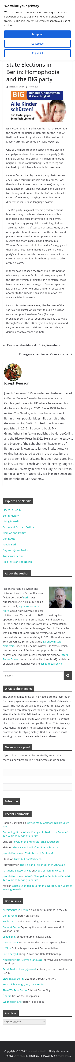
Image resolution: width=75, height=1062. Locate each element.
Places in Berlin (12, 509)
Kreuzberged (10, 954)
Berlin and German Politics (18, 527)
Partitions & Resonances (17, 870)
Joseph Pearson (16, 86)
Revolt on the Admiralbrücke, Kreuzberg (33, 345)
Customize (37, 43)
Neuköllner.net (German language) (23, 959)
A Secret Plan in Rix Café (49, 870)
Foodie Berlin (10, 544)
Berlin (26, 597)
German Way (10, 942)
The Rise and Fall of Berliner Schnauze (35, 847)
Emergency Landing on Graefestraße (43, 354)
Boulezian (8, 921)
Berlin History (11, 515)
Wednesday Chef (12, 1001)
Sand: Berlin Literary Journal (19, 969)
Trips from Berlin (13, 556)
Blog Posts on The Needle (17, 561)
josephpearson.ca (51, 663)
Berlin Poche (10, 915)
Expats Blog (9, 936)
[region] (37, 30)
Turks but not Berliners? (39, 853)
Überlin (7, 996)
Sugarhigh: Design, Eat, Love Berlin (23, 984)
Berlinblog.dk (10, 832)
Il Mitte (7, 948)
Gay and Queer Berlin (15, 550)
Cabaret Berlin (11, 927)
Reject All (37, 53)
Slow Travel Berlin (13, 978)
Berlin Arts (9, 538)
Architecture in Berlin (15, 910)
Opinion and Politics (14, 533)
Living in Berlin (11, 521)
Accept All (37, 34)
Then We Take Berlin (15, 990)
